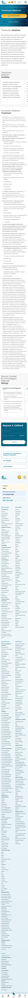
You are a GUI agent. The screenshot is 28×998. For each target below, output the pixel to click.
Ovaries (2, 876)
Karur (16, 547)
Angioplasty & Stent (19, 691)
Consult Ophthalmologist (6, 774)
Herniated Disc (4, 822)
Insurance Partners (5, 925)
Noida (16, 582)
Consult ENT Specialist (5, 755)
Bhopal (16, 623)
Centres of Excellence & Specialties (6, 681)
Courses (3, 529)
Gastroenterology (4, 654)
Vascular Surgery (4, 666)
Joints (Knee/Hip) (4, 869)
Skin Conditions (18, 682)
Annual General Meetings (6, 552)
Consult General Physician (6, 760)
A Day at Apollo (4, 525)
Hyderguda (17, 561)
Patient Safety (4, 627)
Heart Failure (4, 821)
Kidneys (3, 871)
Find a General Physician (6, 744)
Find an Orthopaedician (6, 718)
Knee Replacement (19, 703)
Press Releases (4, 592)
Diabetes (3, 814)
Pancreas (3, 878)
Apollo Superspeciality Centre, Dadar (19, 594)
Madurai (16, 546)
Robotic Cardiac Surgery (20, 714)
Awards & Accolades (5, 520)
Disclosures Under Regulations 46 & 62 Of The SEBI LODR (6, 568)
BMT (16, 723)
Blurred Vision (4, 804)
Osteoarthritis (18, 675)
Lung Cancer (3, 832)
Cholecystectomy (18, 698)
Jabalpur (17, 625)
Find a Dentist (4, 739)
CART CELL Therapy (19, 696)
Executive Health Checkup (6, 901)
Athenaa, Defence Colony (20, 584)
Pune (16, 596)
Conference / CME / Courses (5, 543)
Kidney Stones (4, 830)
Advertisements (4, 583)
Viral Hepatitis (4, 848)
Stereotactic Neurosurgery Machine (20, 807)
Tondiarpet (17, 518)
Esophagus (3, 860)
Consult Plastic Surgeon (6, 781)
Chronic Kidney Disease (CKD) (20, 654)
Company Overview (5, 955)
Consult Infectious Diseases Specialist (6, 767)
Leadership (3, 516)
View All (3, 678)
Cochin (16, 532)
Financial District (18, 560)
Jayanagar (17, 540)
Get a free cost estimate (6, 947)
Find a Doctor (4, 910)
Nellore (16, 549)
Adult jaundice (18, 773)
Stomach (3, 885)
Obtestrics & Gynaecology (6, 663)
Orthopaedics (4, 656)
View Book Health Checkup (19, 996)
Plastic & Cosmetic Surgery (6, 649)
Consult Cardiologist (5, 750)
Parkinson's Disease (5, 837)
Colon (2, 857)
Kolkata (16, 605)
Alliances (3, 522)
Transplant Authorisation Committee (6, 631)
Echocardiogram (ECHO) (20, 823)
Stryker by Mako (18, 786)
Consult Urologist (4, 790)
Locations (3, 943)
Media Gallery (4, 595)
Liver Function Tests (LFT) (20, 833)
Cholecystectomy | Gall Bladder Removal (19, 729)
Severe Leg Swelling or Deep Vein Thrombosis (21, 766)
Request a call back (13, 22)
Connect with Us (4, 604)
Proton (16, 530)
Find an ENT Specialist (5, 731)
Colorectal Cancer (18, 657)
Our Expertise (4, 933)
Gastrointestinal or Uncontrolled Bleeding (19, 771)
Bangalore (17, 533)
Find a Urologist (4, 720)
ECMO (16, 794)
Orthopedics (3, 704)
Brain (2, 853)
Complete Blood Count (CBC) (19, 836)
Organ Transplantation (5, 659)
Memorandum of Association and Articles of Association (7, 572)
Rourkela (17, 621)
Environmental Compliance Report (6, 636)
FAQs (2, 938)
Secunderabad (18, 568)
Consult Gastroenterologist (6, 759)
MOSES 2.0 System (19, 796)
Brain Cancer (17, 650)
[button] (1, 92)
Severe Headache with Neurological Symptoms (20, 763)
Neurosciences (4, 652)
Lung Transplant (18, 709)
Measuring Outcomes (5, 622)
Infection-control (4, 620)
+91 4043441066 (8, 494)
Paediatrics (3, 668)
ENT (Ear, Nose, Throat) (6, 859)
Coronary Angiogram (19, 821)
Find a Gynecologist (5, 729)
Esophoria (17, 760)
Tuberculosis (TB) (4, 844)
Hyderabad (17, 556)
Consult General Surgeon (6, 762)
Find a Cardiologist (5, 713)
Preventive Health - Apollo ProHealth (6, 931)
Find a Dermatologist (5, 741)
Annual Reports (4, 561)
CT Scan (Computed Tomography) (19, 817)
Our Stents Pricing (5, 625)
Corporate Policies (5, 551)
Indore (16, 588)
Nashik (16, 598)
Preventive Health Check (6, 919)
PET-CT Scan (17, 819)
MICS (16, 710)
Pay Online (3, 949)
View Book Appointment (3, 996)
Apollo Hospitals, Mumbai (20, 591)
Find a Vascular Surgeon (6, 732)
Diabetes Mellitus (18, 660)
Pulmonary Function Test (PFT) (20, 831)
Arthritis (3, 799)
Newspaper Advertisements (6, 985)
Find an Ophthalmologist (6, 736)
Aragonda (17, 551)
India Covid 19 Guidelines (6, 618)
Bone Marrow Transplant (20, 648)
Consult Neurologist (5, 771)
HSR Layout (17, 539)
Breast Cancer (4, 806)
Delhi (16, 579)
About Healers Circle (5, 608)
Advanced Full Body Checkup (5, 903)
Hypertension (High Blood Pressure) (6, 825)
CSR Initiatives (4, 989)
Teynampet (17, 514)
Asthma (2, 800)
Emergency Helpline (5, 923)
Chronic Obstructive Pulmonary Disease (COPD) (6, 810)
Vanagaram (17, 513)
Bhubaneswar (18, 618)
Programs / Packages (5, 935)
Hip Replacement (18, 700)
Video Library (17, 843)
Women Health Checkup (6, 897)
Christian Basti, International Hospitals (21, 612)
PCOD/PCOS (3, 836)
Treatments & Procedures (20, 689)
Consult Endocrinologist (6, 757)
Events (2, 594)
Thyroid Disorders (4, 843)
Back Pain (3, 802)
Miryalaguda (17, 567)
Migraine (3, 834)
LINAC (16, 792)
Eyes (2, 862)
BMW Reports (4, 615)
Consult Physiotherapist (6, 779)
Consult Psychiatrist (5, 783)
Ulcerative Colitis (4, 846)
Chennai (17, 509)
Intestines (3, 867)
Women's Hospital (19, 525)
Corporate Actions (5, 554)
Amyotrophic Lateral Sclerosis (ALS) (19, 646)
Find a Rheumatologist (5, 738)
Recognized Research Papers (5, 539)
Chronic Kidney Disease (6, 807)
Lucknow (17, 586)
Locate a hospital (4, 918)
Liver (2, 873)
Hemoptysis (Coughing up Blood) (20, 749)
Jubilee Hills (17, 563)
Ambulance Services (5, 926)
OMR (16, 516)
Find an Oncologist (5, 724)
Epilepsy (3, 816)
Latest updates (4, 610)
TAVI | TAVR (17, 715)
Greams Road (18, 511)
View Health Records (5, 921)
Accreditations (4, 613)
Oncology (3, 650)
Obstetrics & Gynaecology (6, 699)
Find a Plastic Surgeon (5, 734)
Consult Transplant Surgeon (6, 788)
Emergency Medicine (5, 671)
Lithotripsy (17, 705)
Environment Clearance (6, 634)
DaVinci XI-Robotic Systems (20, 779)
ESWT (16, 803)
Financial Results (4, 974)
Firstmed (17, 521)
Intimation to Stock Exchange (5, 983)
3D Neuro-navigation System (19, 788)
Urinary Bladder (4, 888)
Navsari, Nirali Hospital (19, 627)
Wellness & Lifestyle (19, 840)
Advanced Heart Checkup (6, 906)
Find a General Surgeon (6, 722)
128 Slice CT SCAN (19, 801)
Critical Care (3, 685)
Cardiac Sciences (4, 647)
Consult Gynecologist (5, 764)
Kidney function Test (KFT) (20, 838)
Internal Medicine (4, 664)
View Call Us (25, 996)
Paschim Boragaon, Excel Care (20, 616)
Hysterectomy (18, 731)
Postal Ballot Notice (5, 556)
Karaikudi (17, 554)
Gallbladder (3, 864)
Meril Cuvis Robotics (19, 782)
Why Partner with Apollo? (6, 602)
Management (4, 558)
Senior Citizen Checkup (6, 896)
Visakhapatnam (18, 572)
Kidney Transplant (18, 702)
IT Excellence (4, 617)
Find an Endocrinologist (6, 743)
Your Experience (4, 936)
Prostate (3, 880)
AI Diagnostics (18, 804)
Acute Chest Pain (18, 747)
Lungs (2, 874)
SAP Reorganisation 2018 (6, 585)
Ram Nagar (17, 575)
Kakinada (17, 577)
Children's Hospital (19, 523)
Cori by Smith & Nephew (20, 784)
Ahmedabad (17, 599)
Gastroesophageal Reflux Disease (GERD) (6, 818)
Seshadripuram (18, 542)
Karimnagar (17, 565)
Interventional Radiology (6, 675)
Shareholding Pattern (5, 576)
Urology (2, 657)
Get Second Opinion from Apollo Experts (6, 915)
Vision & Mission (4, 513)
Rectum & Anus (4, 881)
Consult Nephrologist (5, 769)
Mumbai (16, 589)
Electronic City (18, 537)
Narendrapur (17, 608)
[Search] (12, 2)
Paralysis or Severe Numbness (19, 756)
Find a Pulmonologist (5, 727)
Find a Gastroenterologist (6, 717)
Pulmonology (4, 661)
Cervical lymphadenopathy (20, 758)
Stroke (2, 841)
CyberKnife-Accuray (19, 781)
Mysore (16, 544)
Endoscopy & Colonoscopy (20, 826)
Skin (2, 883)
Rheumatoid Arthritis (5, 839)
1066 (15, 2)
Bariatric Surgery (18, 693)
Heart (2, 866)
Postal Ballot (3, 966)
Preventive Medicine (5, 673)
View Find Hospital (8, 996)
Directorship (3, 574)
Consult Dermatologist (5, 754)
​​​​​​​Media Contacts (4, 597)
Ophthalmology (4, 677)
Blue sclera (17, 768)
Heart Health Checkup (5, 894)
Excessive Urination (19, 752)
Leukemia (17, 672)
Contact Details (4, 586)
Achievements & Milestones (6, 523)
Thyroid (2, 887)
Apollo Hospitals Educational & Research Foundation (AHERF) (6, 536)
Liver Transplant (18, 707)
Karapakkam (17, 527)
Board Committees (5, 549)
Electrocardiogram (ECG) (20, 825)
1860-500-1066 (8, 500)
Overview (3, 511)
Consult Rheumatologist (6, 786)
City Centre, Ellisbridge (20, 601)
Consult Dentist (4, 752)
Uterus (2, 890)
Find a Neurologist (5, 715)
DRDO (16, 558)
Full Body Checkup (5, 899)
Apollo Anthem (4, 515)
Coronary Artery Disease (6, 812)
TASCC (2, 629)
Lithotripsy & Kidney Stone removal (20, 735)
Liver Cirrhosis (18, 674)
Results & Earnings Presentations (5, 564)
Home (2, 7)
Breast (2, 855)
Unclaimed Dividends (5, 578)
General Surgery (4, 690)
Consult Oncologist (5, 772)
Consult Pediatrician (5, 778)
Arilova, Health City (19, 574)
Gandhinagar (17, 603)
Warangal (17, 570)
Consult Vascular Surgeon (6, 792)
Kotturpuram (17, 519)
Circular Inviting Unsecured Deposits (6, 580)
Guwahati (17, 610)
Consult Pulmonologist (5, 785)
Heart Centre (18, 528)
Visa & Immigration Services (6, 945)
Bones (2, 852)
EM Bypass (17, 606)
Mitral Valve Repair (19, 712)
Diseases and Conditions (20, 643)
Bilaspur (16, 620)
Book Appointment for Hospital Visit (5, 912)
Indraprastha (17, 581)
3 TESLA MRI (17, 791)
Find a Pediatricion (5, 725)
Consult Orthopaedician (6, 776)
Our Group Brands (4, 518)
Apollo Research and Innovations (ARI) (5, 531)
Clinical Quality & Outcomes (6, 611)
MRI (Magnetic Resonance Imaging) (20, 814)
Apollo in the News (5, 590)
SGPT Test (17, 828)
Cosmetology (4, 670)
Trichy (16, 553)
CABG (16, 695)
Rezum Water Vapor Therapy (19, 799)
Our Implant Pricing (5, 623)
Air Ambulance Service (5, 928)
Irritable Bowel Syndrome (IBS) (6, 828)
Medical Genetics (4, 695)
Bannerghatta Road (19, 535)
